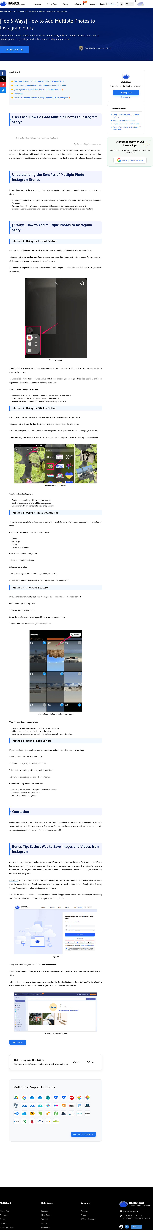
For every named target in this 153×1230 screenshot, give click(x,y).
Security (3, 1223)
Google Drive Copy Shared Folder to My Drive (126, 116)
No (92, 1062)
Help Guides (46, 1215)
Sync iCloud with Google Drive (124, 120)
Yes (78, 1062)
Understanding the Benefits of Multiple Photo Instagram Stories (40, 85)
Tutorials (45, 1219)
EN (127, 4)
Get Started (112, 4)
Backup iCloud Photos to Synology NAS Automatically (127, 128)
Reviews (84, 1215)
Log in (102, 4)
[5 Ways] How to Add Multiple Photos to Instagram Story (37, 89)
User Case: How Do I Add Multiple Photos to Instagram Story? (39, 81)
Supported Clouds (7, 1227)
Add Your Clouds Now (82, 1134)
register (44, 895)
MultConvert (79, 4)
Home (4, 11)
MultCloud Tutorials (15, 11)
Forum (44, 1223)
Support (93, 4)
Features (37, 4)
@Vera (94, 48)
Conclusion (18, 93)
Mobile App (4, 1211)
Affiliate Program (88, 1219)
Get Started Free (14, 49)
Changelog (45, 1227)
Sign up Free (126, 92)
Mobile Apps (52, 4)
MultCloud (13, 880)
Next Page (16, 1042)
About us (84, 1211)
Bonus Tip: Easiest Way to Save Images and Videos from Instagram (41, 97)
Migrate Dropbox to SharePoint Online (126, 124)
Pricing (65, 4)
